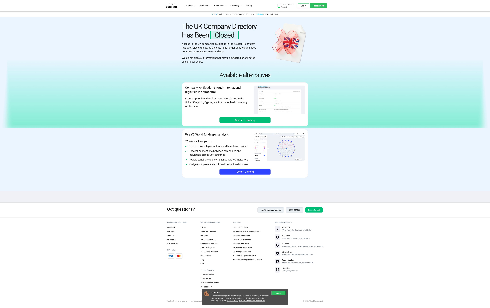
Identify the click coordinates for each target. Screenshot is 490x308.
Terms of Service (207, 275)
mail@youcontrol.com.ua (271, 210)
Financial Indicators (241, 243)
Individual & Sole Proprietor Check (246, 231)
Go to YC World (245, 171)
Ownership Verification (242, 239)
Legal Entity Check (240, 227)
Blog (202, 260)
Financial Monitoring (241, 235)
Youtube (170, 235)
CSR (202, 263)
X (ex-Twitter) (172, 243)
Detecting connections (242, 252)
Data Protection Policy (246, 301)
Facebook (171, 227)
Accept (278, 293)
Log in (303, 6)
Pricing (249, 5)
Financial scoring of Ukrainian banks (247, 260)
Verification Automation (242, 247)
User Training (205, 255)
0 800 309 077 (294, 210)
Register (215, 14)
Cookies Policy (232, 301)
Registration (318, 6)
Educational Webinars (209, 252)
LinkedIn (170, 231)
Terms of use (260, 301)
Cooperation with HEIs (209, 243)
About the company (208, 231)
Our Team (204, 235)
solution (259, 14)
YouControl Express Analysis (244, 255)
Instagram (171, 239)
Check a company (245, 120)
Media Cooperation (208, 239)
